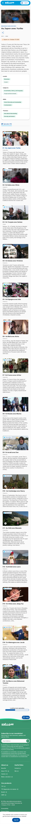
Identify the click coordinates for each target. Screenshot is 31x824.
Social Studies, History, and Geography (13, 90)
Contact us (18, 768)
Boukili (8, 792)
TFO (8, 786)
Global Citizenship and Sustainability (12, 102)
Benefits (3, 768)
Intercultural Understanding (10, 113)
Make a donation (6, 776)
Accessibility (4, 808)
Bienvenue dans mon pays (8, 26)
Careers (6, 774)
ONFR (8, 795)
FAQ (19, 771)
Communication (7, 105)
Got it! (16, 820)
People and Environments (10, 93)
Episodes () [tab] (6, 124)
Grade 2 (6, 82)
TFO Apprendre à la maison (8, 789)
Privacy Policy (5, 811)
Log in (26, 3)
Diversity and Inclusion (9, 116)
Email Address (6, 741)
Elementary (6, 79)
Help (26, 717)
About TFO (6, 771)
